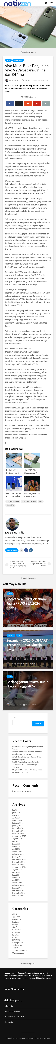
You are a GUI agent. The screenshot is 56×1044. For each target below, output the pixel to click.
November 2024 (19, 862)
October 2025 (18, 833)
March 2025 (17, 851)
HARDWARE (16, 930)
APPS (14, 914)
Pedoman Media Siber (14, 1017)
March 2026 (17, 820)
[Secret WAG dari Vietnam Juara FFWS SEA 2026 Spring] (28, 608)
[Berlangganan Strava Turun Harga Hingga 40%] (28, 690)
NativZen (30, 1038)
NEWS (8, 60)
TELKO (15, 948)
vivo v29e (10, 505)
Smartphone (18, 60)
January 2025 (17, 857)
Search (15, 717)
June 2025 (16, 844)
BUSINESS (11, 635)
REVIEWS (16, 940)
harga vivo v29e (13, 501)
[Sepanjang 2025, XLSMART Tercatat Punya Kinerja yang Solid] (28, 649)
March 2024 (17, 883)
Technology (17, 945)
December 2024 (19, 859)
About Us (9, 1006)
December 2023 (18, 890)
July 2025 (16, 841)
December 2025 (19, 828)
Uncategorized (18, 953)
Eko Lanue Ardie (15, 80)
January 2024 (17, 888)
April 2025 (16, 849)
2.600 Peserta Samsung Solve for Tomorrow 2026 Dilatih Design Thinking (26, 764)
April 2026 (16, 818)
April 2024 (16, 880)
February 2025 (18, 854)
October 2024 (18, 864)
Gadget (15, 924)
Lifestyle (15, 935)
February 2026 (18, 823)
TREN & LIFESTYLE (19, 950)
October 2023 (18, 895)
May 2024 (16, 877)
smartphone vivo (29, 501)
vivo (40, 501)
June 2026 (16, 812)
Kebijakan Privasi (12, 1011)
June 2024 (16, 875)
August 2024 (17, 870)
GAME (14, 927)
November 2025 (19, 831)
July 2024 (16, 872)
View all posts (12, 550)
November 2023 (18, 893)
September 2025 (19, 836)
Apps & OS (16, 917)
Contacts (9, 1022)
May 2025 (16, 846)
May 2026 (16, 815)
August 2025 (17, 839)
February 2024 (18, 885)
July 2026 (16, 810)
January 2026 (17, 825)
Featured (15, 922)
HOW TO (16, 932)
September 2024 (19, 867)
